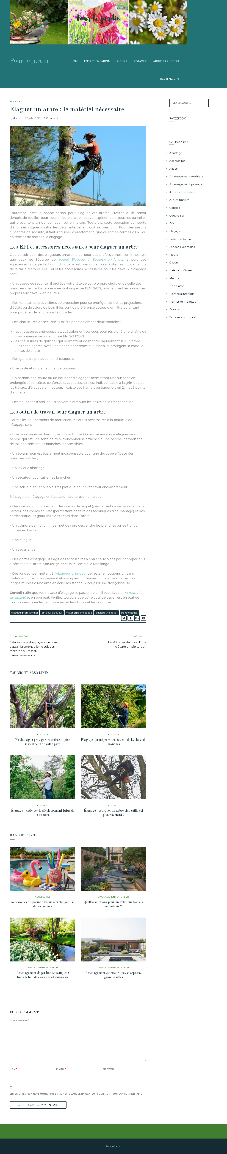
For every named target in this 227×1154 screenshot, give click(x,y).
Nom (13, 1069)
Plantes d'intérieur (181, 293)
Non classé (176, 286)
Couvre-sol (176, 215)
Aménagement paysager (186, 184)
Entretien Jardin (97, 61)
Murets (174, 278)
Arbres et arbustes (181, 192)
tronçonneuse (129, 612)
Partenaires (169, 79)
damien (17, 118)
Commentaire (19, 1020)
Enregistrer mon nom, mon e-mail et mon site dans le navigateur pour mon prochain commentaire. (76, 1093)
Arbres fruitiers (166, 61)
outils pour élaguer (106, 612)
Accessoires (42, 897)
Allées (173, 168)
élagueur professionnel (24, 612)
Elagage (15, 101)
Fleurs (122, 61)
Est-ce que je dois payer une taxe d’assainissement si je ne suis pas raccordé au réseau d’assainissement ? (33, 649)
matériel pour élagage (79, 612)
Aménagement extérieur (113, 897)
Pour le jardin (29, 61)
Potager (140, 61)
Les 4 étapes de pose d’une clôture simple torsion (127, 644)
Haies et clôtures (180, 270)
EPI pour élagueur (51, 612)
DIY (75, 61)
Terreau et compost (182, 317)
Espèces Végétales (182, 247)
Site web (108, 1069)
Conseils (174, 207)
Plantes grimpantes (182, 301)
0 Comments (51, 118)
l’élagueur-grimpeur (71, 573)
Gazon (173, 262)
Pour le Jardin (113, 1146)
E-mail (61, 1069)
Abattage (175, 153)
